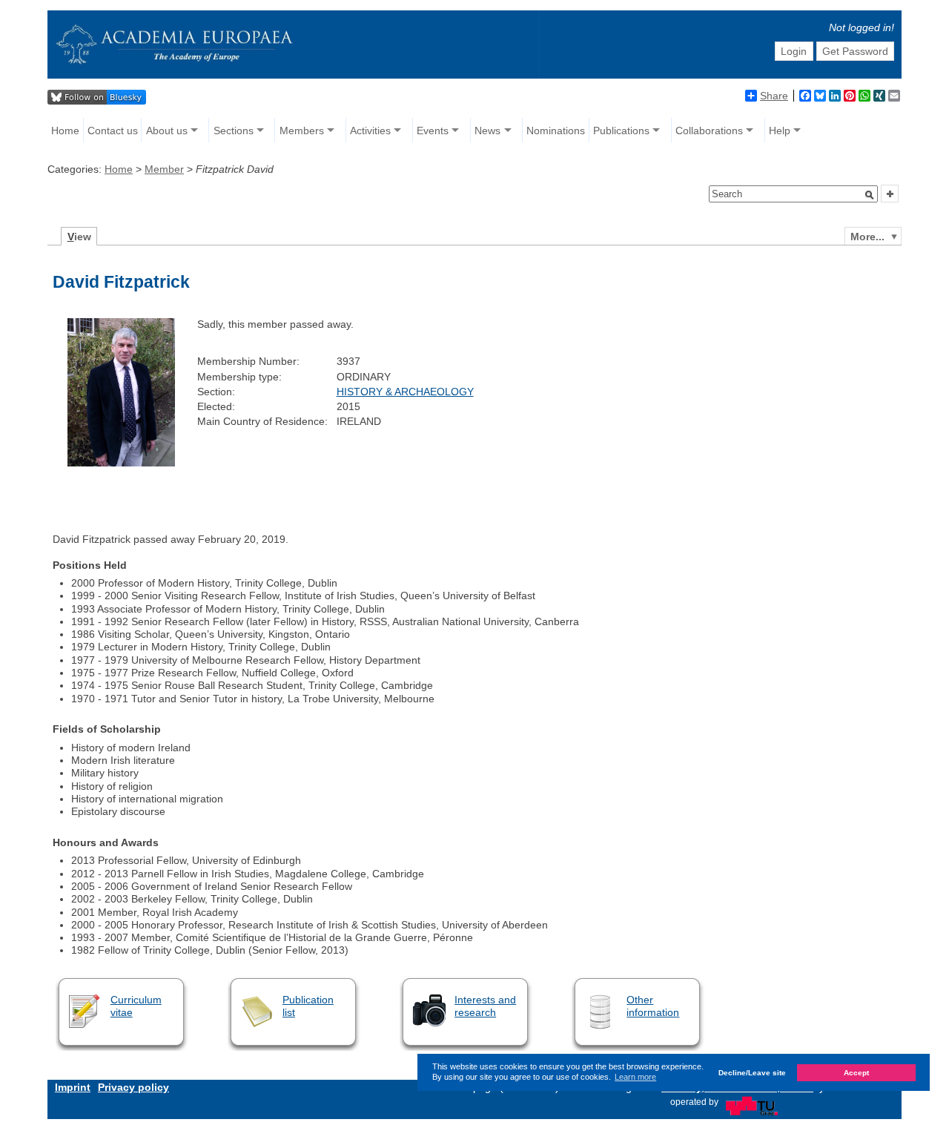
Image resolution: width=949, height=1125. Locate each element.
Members (302, 130)
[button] (870, 195)
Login (794, 51)
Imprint (72, 1087)
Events (433, 130)
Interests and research (485, 1006)
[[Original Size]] (121, 463)
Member (164, 169)
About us (167, 130)
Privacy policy (133, 1087)
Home (65, 130)
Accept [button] (856, 1073)
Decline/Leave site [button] (752, 1073)
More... (867, 237)
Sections (234, 130)
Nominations (555, 130)
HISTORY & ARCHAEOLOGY (405, 391)
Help (779, 130)
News (487, 130)
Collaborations (709, 130)
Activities (370, 130)
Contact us (112, 130)
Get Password (855, 51)
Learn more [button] (635, 1076)
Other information (652, 1006)
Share (774, 96)
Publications (621, 130)
